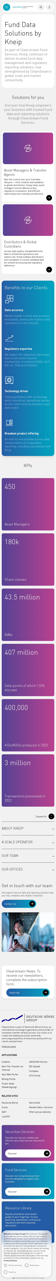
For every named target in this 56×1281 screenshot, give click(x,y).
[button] (49, 198)
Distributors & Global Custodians (20, 244)
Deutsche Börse (10, 1102)
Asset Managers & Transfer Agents (25, 172)
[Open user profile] (49, 7)
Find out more (9, 1046)
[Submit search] (41, 7)
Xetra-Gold (34, 1102)
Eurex (5, 1107)
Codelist (6, 1061)
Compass (33, 1071)
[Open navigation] (6, 7)
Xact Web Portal (10, 1074)
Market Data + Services (41, 1107)
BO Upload (34, 1066)
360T (4, 1111)
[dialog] (26, 1254)
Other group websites (40, 1111)
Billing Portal (8, 1079)
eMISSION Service (38, 1061)
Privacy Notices (10, 1260)
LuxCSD (6, 1116)
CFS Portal (34, 1075)
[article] (28, 310)
